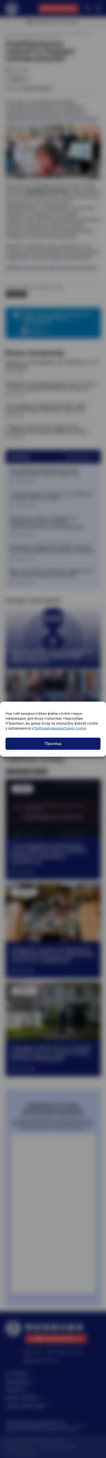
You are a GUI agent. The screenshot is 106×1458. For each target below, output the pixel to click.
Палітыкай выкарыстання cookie (60, 728)
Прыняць (53, 743)
